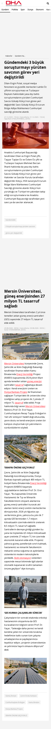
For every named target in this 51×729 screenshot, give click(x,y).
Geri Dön (8, 16)
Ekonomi (40, 9)
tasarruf (38, 319)
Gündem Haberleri (20, 56)
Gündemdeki (11, 220)
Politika (15, 9)
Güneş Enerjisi (11, 696)
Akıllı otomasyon (22, 558)
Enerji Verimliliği (24, 374)
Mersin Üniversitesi (14, 312)
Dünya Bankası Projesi (15, 392)
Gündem (5, 9)
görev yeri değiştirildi (14, 233)
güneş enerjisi (34, 381)
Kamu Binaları (34, 702)
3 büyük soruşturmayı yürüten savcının (20, 226)
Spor (23, 9)
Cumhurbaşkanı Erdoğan (15, 702)
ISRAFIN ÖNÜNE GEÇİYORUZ (16, 715)
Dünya (30, 9)
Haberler (8, 56)
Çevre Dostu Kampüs (28, 696)
